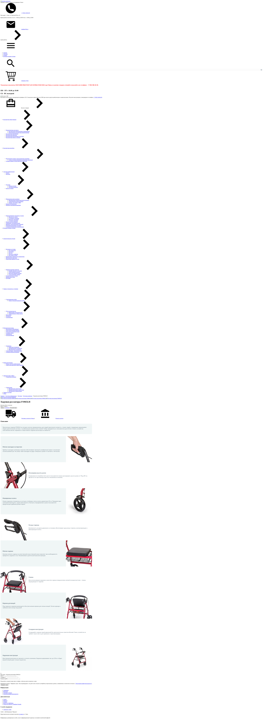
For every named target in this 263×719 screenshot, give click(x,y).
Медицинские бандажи (11, 257)
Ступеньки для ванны (14, 218)
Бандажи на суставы (11, 249)
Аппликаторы (9, 317)
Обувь (4, 393)
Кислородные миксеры (11, 135)
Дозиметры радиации (11, 377)
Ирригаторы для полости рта (15, 312)
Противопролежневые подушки (13, 225)
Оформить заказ (4, 684)
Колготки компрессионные (15, 273)
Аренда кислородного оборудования (14, 365)
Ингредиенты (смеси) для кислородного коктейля (17, 158)
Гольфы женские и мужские (15, 270)
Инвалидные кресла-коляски (12, 199)
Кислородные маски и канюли (13, 137)
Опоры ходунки (12, 186)
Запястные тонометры (14, 347)
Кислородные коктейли (8, 148)
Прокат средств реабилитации (13, 363)
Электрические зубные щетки (16, 313)
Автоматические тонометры (15, 348)
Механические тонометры (15, 349)
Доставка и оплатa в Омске (27, 418)
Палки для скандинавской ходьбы (17, 300)
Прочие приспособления (12, 221)
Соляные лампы (10, 332)
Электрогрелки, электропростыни (14, 350)
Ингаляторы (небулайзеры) (12, 329)
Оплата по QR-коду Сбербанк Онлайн (12, 704)
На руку (11, 252)
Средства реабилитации (9, 171)
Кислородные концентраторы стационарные (19, 131)
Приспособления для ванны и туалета (15, 215)
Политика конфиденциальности (10, 694)
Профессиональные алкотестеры (16, 390)
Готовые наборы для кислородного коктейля (16, 161)
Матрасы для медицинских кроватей (14, 224)
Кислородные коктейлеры (12, 133)
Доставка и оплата (7, 692)
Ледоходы (8, 316)
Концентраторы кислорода (12, 130)
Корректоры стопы (10, 277)
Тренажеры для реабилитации (13, 223)
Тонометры (8, 346)
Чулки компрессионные (14, 272)
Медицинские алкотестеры (15, 388)
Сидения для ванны (13, 220)
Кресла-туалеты (9, 188)
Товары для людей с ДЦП (15, 202)
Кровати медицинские (11, 204)
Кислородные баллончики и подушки (15, 136)
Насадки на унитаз (13, 217)
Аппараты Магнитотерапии (12, 352)
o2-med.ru (21, 714)
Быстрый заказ (13, 407)
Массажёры (8, 315)
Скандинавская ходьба (11, 299)
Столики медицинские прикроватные (15, 226)
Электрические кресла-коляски (16, 201)
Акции (5, 699)
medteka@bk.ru (24, 29)
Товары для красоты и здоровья (10, 288)
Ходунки (8, 184)
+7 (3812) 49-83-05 (25, 13)
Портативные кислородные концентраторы (19, 132)
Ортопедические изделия (9, 238)
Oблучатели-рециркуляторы (12, 330)
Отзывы (5, 55)
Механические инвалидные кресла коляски (19, 200)
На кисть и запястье (13, 254)
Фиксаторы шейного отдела (12, 259)
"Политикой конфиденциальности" (83, 683)
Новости (5, 700)
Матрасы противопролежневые (13, 205)
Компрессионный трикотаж (12, 269)
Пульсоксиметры (10, 335)
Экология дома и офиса (8, 375)
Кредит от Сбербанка (8, 703)
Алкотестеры (9, 387)
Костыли (8, 174)
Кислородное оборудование (9, 119)
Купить (2, 407)
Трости (7, 173)
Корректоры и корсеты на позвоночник (15, 256)
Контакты (5, 691)
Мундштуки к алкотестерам (15, 391)
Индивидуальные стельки (9, 56)
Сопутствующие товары (14, 274)
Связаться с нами (7, 709)
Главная (5, 52)
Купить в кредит (59, 418)
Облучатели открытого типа (12, 331)
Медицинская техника (8, 328)
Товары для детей (7, 392)
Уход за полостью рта (11, 311)
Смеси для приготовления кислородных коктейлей (21, 159)
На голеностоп (12, 250)
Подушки (8, 278)
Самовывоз (6, 690)
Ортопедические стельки (12, 275)
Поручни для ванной (14, 219)
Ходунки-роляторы (13, 187)
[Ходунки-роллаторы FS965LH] (8, 397)
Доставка (5, 54)
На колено (11, 251)
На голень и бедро (13, 255)
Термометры (9, 334)
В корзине (7, 407)
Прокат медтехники (8, 362)
